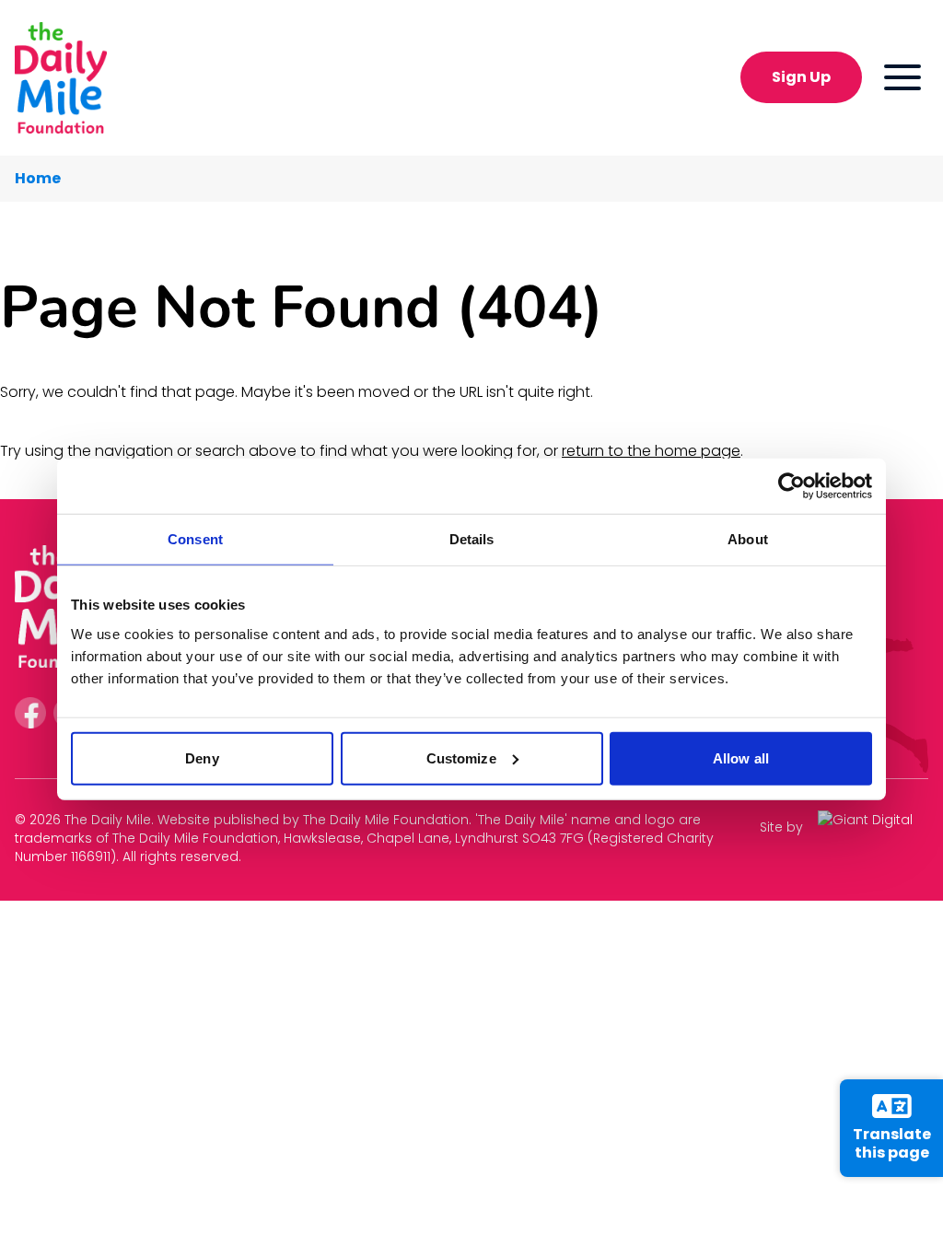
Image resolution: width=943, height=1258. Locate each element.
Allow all (741, 757)
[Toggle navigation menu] (902, 77)
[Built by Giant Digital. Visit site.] (873, 826)
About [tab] (748, 539)
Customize (461, 757)
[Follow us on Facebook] (30, 712)
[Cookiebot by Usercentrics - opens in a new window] (791, 486)
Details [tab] (472, 539)
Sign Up (801, 76)
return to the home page (651, 450)
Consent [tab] (195, 539)
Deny (201, 757)
